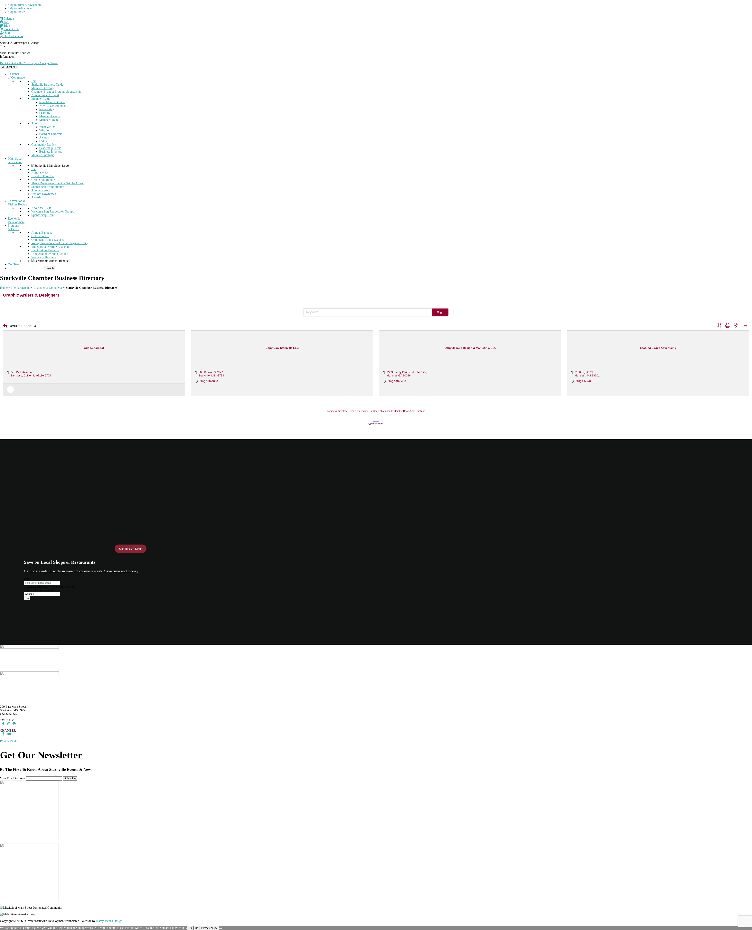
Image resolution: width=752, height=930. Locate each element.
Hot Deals (374, 411)
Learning (44, 112)
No (196, 927)
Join (7, 32)
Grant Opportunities (43, 179)
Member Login (48, 119)
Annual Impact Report (45, 95)
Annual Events (40, 190)
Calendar (9, 18)
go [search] (441, 312)
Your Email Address (12, 778)
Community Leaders (44, 144)
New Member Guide (52, 102)
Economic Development (16, 220)
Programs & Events (14, 227)
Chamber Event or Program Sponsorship (56, 91)
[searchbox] (26, 268)
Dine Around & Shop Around (49, 253)
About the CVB (41, 208)
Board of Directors (50, 134)
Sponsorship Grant (42, 215)
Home (4, 287)
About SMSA (40, 172)
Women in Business (43, 257)
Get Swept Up (40, 236)
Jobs (6, 22)
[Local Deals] (10, 392)
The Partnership (20, 287)
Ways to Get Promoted (53, 105)
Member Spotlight (42, 155)
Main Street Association (15, 160)
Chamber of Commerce (16, 75)
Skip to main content (20, 8)
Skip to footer (16, 12)
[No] (220, 928)
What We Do (47, 126)
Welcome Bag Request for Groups (52, 211)
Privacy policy (209, 927)
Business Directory (337, 411)
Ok (190, 927)
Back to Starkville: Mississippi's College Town (29, 63)
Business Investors (50, 151)
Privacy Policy (9, 740)
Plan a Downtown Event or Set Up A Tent (57, 183)
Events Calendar (358, 411)
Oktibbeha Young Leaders (47, 239)
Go (27, 598)
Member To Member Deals (395, 411)
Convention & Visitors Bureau (17, 202)
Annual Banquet (41, 232)
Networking (46, 109)
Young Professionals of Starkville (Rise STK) (59, 243)
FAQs (43, 141)
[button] (5, 326)
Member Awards (49, 116)
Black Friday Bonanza (45, 250)
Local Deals (11, 29)
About (35, 123)
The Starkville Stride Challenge (50, 246)
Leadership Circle (50, 148)
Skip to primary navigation (24, 4)
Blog (6, 25)
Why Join (45, 130)
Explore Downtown (43, 193)
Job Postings (418, 411)
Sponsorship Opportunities (47, 186)
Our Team (14, 264)
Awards (44, 137)
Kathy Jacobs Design (109, 921)
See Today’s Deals (130, 548)
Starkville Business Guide (47, 84)
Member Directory (42, 88)
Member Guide (40, 98)
